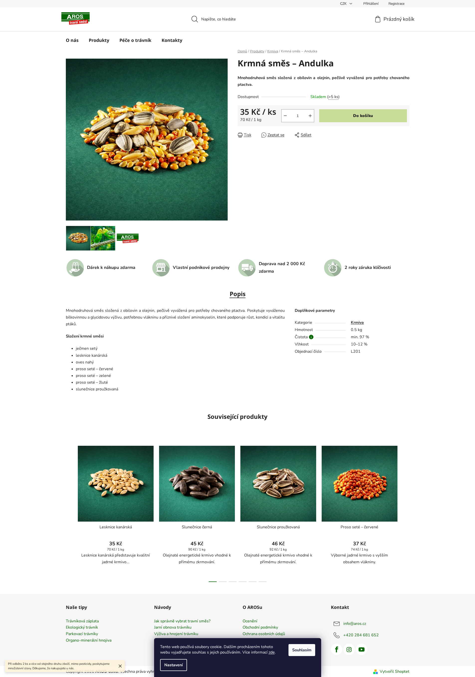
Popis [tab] (238, 294)
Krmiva (357, 322)
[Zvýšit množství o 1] (310, 116)
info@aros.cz (354, 623)
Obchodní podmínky (260, 627)
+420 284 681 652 (361, 635)
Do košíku (363, 115)
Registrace (396, 3)
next (405, 512)
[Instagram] (349, 649)
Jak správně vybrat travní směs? (182, 621)
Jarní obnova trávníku (172, 627)
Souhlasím (301, 650)
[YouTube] (361, 649)
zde (272, 652)
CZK (344, 3)
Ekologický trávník (82, 627)
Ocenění (250, 621)
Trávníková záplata (82, 621)
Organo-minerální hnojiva (88, 640)
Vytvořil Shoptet (394, 671)
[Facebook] (336, 649)
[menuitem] (72, 40)
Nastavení (173, 665)
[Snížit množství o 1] (285, 116)
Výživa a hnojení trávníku (176, 634)
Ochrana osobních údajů (264, 634)
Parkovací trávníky (82, 634)
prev (70, 512)
